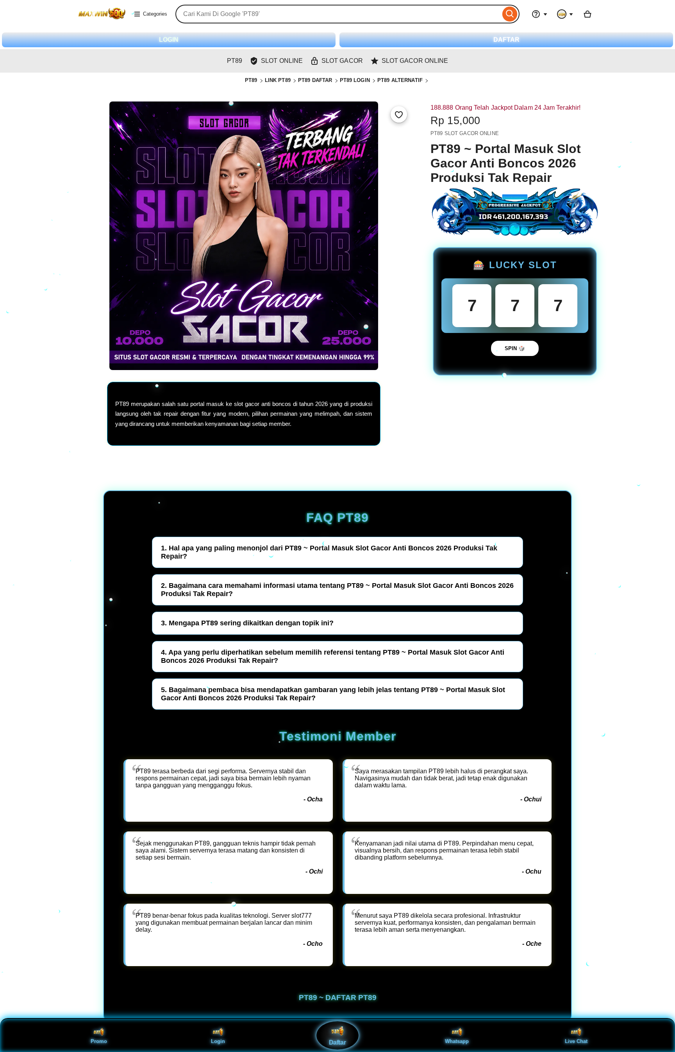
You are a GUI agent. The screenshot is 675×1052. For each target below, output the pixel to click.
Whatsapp (457, 1041)
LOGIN (169, 39)
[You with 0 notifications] (565, 14)
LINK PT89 (278, 80)
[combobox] (337, 14)
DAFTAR (506, 39)
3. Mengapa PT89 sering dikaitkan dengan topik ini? (247, 623)
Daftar (337, 1042)
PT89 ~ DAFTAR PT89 (338, 997)
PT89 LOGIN (355, 80)
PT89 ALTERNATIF (400, 80)
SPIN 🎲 (515, 348)
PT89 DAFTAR (315, 80)
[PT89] (101, 19)
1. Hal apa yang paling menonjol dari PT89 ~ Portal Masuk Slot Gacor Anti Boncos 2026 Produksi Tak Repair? (329, 552)
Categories (155, 14)
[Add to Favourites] (399, 114)
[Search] (510, 14)
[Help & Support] (539, 14)
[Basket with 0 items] (587, 14)
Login (218, 1041)
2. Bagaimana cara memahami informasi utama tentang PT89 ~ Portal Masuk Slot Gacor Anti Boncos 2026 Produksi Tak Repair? (337, 590)
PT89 (251, 80)
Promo (99, 1041)
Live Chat (576, 1041)
